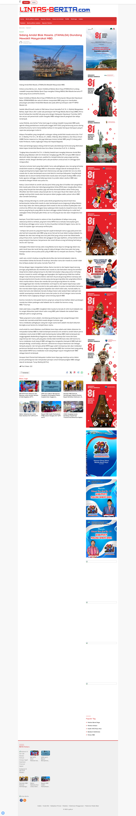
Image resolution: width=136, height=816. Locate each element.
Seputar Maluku (46, 19)
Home (22, 19)
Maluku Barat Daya (94, 722)
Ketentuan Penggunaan (76, 806)
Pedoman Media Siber (92, 806)
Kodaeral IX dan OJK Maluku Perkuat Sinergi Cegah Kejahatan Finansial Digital (23, 770)
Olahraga (74, 19)
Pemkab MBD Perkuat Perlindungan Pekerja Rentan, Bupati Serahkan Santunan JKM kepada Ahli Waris (73, 395)
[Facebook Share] (67, 372)
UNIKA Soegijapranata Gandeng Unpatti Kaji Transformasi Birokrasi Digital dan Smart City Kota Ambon (72, 415)
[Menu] (20, 1)
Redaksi (26, 2)
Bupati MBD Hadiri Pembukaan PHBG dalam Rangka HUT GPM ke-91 (51, 415)
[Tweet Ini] (70, 372)
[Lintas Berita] (55, 9)
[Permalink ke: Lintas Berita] (20, 42)
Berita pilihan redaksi (32, 19)
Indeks (34, 2)
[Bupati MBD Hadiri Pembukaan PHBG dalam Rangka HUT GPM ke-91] (51, 406)
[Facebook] (21, 800)
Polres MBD (91, 735)
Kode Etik (46, 806)
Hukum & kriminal (57, 19)
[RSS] (24, 800)
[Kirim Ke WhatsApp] (81, 372)
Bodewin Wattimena (94, 732)
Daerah (21, 32)
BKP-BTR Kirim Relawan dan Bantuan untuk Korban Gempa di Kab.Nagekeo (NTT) (28, 395)
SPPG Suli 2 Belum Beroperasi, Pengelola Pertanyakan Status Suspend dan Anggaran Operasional (50, 395)
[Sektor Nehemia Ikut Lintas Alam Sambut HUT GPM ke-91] (29, 406)
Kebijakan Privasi (56, 806)
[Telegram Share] (78, 372)
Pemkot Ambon (92, 725)
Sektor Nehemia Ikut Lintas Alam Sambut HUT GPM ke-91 (28, 415)
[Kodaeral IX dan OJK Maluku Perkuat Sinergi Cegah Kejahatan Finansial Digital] (23, 759)
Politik (67, 19)
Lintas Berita (26, 42)
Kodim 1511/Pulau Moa (94, 728)
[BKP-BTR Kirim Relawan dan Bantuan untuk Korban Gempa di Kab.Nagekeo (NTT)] (29, 386)
